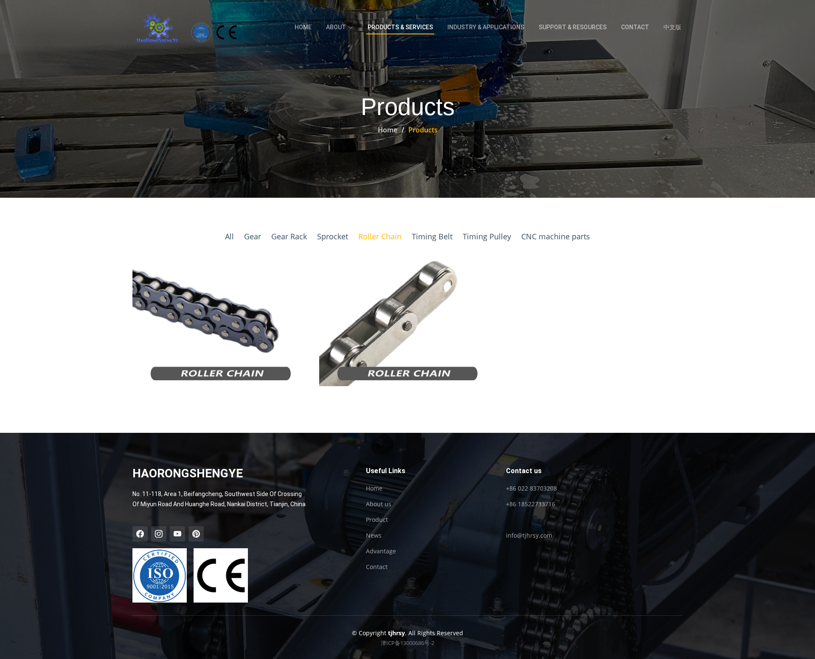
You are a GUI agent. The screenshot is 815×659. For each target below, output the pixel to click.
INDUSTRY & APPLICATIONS (485, 27)
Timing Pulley (487, 236)
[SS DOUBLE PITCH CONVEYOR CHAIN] (396, 319)
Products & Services (400, 27)
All (229, 236)
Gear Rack (289, 236)
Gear (252, 236)
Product (377, 520)
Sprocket (332, 236)
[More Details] (228, 320)
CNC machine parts (555, 236)
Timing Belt (432, 236)
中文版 (672, 27)
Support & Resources (573, 27)
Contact (635, 27)
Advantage (381, 551)
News (374, 535)
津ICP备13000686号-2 (407, 643)
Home (303, 27)
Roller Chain (380, 236)
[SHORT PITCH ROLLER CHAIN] (209, 319)
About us (378, 504)
